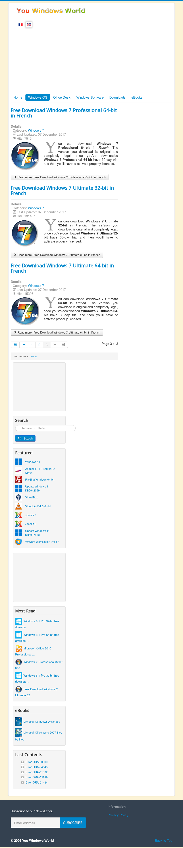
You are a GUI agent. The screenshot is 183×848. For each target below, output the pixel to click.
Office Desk (62, 97)
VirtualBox (31, 497)
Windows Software (90, 97)
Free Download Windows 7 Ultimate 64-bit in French (62, 268)
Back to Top (163, 840)
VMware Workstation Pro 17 (42, 541)
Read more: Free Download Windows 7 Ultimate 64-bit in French (58, 332)
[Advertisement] (91, 58)
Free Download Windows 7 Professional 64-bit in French (64, 113)
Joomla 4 (30, 515)
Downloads (117, 97)
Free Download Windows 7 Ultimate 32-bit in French (62, 190)
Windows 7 (36, 130)
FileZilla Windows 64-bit (39, 479)
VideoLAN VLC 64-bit (38, 506)
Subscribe (73, 822)
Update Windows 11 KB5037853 (37, 533)
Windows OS (37, 97)
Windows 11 (32, 462)
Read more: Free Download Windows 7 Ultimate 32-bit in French (58, 255)
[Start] (15, 345)
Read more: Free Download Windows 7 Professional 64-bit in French (61, 177)
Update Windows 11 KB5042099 (37, 488)
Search (28, 438)
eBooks (137, 97)
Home (17, 97)
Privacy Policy (118, 815)
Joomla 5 (30, 524)
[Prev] (24, 345)
